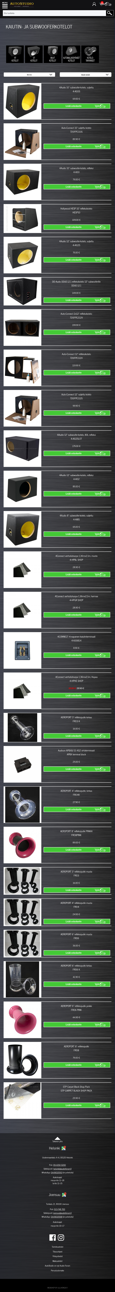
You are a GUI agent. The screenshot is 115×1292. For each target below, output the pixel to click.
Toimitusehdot (57, 1246)
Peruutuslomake (57, 1270)
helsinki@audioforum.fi (62, 1168)
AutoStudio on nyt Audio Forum (57, 1265)
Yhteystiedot (57, 1256)
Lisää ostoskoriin (73, 106)
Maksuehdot (57, 1261)
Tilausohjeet (57, 1251)
